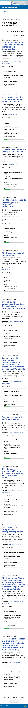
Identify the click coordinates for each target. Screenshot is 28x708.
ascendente (19, 33)
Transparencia (6, 63)
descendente (16, 31)
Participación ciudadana (16, 219)
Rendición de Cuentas (15, 61)
